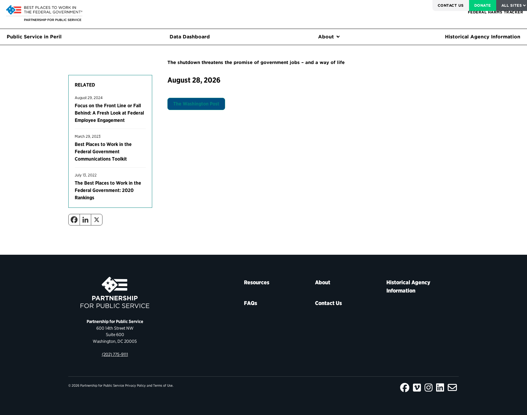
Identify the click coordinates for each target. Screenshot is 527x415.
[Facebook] (74, 219)
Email (452, 387)
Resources (256, 282)
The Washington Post (196, 104)
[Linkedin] (85, 219)
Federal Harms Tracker (495, 12)
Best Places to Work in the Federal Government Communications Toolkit (103, 151)
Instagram (428, 387)
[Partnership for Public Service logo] (114, 292)
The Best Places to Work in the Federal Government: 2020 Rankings (108, 190)
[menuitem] (450, 5)
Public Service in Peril (34, 37)
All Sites (511, 5)
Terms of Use (163, 385)
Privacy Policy (135, 385)
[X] (96, 219)
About (326, 37)
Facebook (404, 387)
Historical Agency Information (482, 37)
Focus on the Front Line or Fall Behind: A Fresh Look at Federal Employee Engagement (109, 113)
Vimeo (417, 387)
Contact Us (451, 5)
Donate (482, 5)
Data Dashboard (190, 37)
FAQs (250, 303)
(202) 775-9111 (115, 354)
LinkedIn (440, 387)
